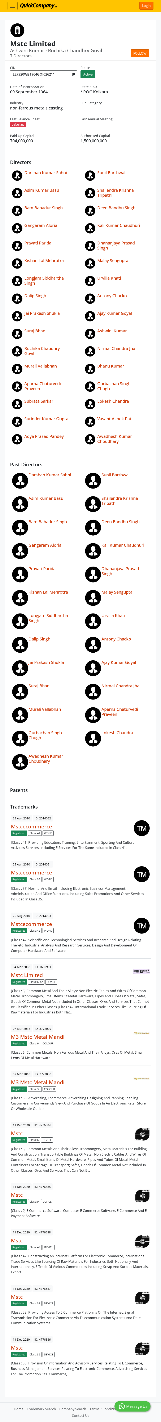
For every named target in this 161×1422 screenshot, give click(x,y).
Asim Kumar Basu (41, 190)
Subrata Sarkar (38, 401)
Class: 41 (35, 833)
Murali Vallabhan (40, 366)
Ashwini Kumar (112, 331)
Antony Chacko (112, 295)
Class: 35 (35, 879)
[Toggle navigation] (13, 6)
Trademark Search (41, 1409)
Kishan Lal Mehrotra (44, 260)
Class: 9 (34, 1201)
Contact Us (80, 1415)
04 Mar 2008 (21, 967)
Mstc (17, 1133)
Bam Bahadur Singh (43, 208)
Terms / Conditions (105, 1409)
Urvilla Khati (109, 278)
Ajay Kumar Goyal (114, 313)
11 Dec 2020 (21, 1125)
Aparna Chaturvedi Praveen (42, 386)
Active (88, 74)
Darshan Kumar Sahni (45, 172)
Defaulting (18, 124)
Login (146, 5)
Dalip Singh (35, 295)
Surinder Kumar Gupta (46, 419)
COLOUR (48, 1043)
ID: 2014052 (43, 818)
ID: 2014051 (43, 864)
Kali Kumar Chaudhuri (118, 225)
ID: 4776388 (42, 1232)
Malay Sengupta (112, 260)
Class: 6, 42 (36, 982)
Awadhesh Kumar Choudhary (114, 438)
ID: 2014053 (43, 916)
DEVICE (51, 982)
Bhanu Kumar (110, 366)
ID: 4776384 (42, 1125)
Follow (140, 53)
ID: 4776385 (42, 1187)
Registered (19, 833)
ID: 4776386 (42, 1339)
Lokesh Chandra (113, 401)
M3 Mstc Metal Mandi (38, 1036)
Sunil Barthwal (111, 172)
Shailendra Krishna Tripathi (115, 192)
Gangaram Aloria (40, 225)
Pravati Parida (37, 243)
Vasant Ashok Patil (115, 419)
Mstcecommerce (31, 826)
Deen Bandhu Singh (116, 208)
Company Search (72, 1409)
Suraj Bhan (34, 331)
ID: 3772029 (43, 1029)
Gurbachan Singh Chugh (114, 386)
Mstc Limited (27, 974)
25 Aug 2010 (21, 818)
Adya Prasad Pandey (44, 436)
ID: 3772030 (43, 1074)
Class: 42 (35, 930)
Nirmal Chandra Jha (116, 348)
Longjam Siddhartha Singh (44, 280)
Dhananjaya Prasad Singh (116, 245)
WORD (48, 833)
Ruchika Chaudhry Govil (42, 351)
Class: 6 (34, 1043)
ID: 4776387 (42, 1289)
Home (18, 1409)
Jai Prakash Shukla (42, 313)
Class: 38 (35, 1303)
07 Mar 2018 (21, 1029)
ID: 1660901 (43, 967)
